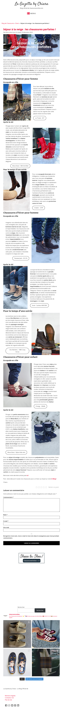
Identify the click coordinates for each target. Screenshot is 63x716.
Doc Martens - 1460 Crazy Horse (17, 351)
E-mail (5, 521)
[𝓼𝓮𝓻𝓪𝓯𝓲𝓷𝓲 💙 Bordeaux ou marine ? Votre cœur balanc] (17, 662)
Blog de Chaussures (8, 23)
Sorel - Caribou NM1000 (39, 305)
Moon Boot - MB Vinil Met (20, 166)
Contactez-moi (9, 698)
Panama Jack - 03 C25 (20, 258)
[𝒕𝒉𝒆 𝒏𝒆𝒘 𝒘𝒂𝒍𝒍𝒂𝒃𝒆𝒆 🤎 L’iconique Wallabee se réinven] (17, 634)
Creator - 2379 (38, 208)
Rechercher (21, 607)
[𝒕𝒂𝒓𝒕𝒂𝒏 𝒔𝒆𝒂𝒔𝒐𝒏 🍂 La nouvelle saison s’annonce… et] (46, 662)
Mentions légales (10, 696)
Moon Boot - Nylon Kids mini (16, 452)
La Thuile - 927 (39, 118)
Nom (5, 515)
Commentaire (8, 497)
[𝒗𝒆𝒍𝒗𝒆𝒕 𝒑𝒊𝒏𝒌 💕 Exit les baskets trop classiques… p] (46, 634)
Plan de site (8, 700)
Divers (17, 23)
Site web (6, 527)
